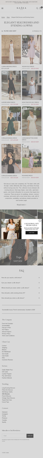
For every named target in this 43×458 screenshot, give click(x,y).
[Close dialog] (40, 220)
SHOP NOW (31, 232)
